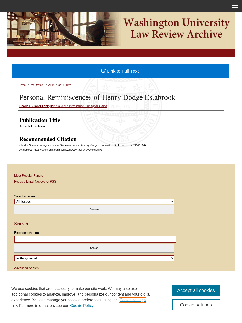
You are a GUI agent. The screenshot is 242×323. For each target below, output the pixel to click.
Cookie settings (133, 300)
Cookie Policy (82, 306)
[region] (121, 297)
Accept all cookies (196, 290)
